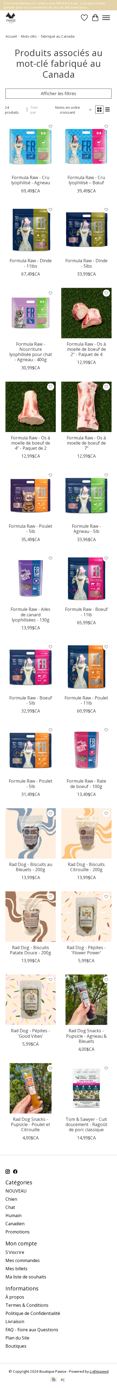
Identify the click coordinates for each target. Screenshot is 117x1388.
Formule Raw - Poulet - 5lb (30, 783)
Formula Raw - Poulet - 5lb (30, 528)
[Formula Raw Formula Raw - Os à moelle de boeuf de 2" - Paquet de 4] (86, 313)
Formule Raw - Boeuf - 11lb (86, 611)
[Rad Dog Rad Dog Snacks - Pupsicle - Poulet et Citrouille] (30, 1088)
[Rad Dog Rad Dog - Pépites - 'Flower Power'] (86, 916)
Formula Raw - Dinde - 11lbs (31, 263)
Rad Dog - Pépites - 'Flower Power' (86, 950)
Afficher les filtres (58, 93)
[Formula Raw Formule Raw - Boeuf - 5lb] (30, 667)
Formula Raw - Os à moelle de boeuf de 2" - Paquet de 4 (86, 349)
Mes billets (16, 1269)
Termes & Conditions (26, 1305)
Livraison (14, 1321)
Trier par (34, 110)
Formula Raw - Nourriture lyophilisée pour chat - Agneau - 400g (30, 352)
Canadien (14, 1224)
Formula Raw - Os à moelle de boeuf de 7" (86, 443)
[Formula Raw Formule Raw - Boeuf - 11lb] (86, 578)
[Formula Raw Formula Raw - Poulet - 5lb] (30, 495)
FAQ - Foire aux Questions (31, 1330)
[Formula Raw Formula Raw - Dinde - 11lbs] (30, 230)
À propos (14, 1297)
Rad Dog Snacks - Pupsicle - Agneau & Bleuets (86, 1036)
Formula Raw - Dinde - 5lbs (86, 263)
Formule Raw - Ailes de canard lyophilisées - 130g (30, 614)
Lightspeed (99, 1371)
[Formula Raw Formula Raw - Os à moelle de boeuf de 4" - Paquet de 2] (30, 407)
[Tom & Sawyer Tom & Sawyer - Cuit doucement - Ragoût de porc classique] (86, 1088)
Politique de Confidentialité (32, 1313)
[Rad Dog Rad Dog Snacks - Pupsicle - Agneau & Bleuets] (86, 999)
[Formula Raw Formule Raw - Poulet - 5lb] (30, 750)
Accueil (11, 36)
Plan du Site (17, 1338)
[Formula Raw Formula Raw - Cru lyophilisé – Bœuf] (86, 146)
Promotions (17, 1232)
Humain (13, 1215)
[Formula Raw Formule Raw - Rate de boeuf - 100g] (86, 750)
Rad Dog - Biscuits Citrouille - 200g (86, 867)
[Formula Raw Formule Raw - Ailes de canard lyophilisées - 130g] (30, 578)
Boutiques (15, 1346)
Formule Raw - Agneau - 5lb (86, 528)
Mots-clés (29, 36)
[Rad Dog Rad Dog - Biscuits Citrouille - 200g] (86, 833)
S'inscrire (14, 1252)
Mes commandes (22, 1260)
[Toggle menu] (106, 17)
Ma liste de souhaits (25, 1277)
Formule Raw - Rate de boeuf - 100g (86, 783)
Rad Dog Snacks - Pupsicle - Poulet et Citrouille (30, 1124)
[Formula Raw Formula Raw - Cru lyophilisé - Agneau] (30, 146)
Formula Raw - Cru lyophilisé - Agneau (30, 180)
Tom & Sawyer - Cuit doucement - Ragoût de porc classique (86, 1124)
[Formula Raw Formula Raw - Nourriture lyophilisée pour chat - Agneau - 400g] (30, 313)
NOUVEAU (16, 1191)
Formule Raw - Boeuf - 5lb (30, 700)
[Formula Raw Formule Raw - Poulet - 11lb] (86, 667)
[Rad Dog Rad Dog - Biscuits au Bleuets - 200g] (30, 833)
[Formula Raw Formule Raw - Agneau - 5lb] (86, 495)
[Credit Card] (53, 1380)
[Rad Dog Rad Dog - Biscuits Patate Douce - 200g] (30, 916)
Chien (11, 1199)
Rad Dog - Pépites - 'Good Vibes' (30, 1033)
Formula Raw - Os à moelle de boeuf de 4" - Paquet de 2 (30, 443)
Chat (10, 1207)
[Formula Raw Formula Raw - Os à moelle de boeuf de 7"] (86, 407)
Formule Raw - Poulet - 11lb (86, 700)
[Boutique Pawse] (11, 17)
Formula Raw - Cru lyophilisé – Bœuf (86, 180)
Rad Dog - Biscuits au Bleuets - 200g (30, 867)
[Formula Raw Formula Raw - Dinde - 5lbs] (86, 230)
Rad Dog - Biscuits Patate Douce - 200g (30, 950)
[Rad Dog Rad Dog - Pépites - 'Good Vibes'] (30, 999)
